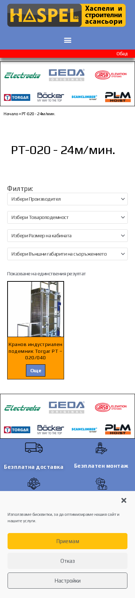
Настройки (67, 581)
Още (35, 370)
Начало (11, 113)
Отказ (67, 561)
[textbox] (64, 199)
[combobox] (67, 199)
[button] (123, 500)
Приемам (67, 541)
